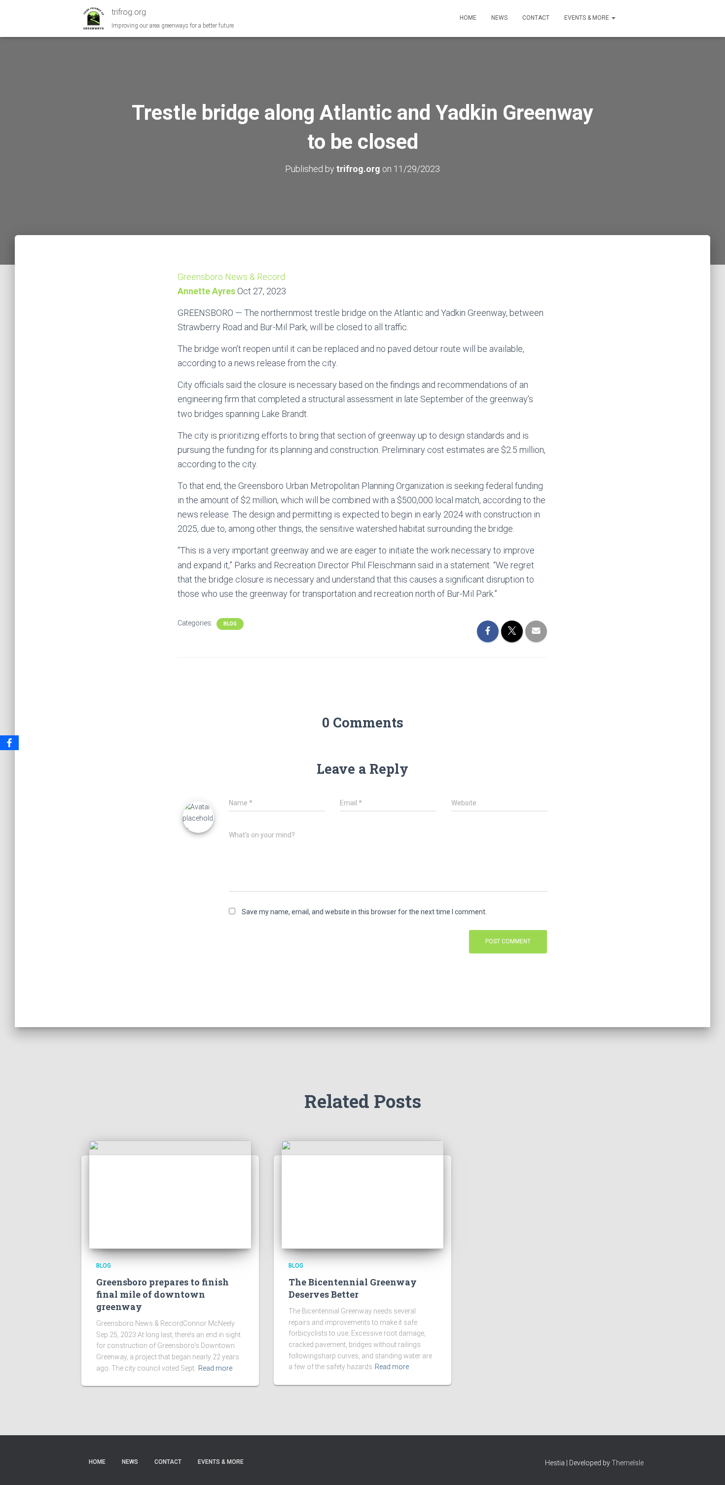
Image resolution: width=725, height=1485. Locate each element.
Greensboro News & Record (231, 277)
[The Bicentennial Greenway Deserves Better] (362, 1194)
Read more (215, 1368)
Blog (230, 623)
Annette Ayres (206, 291)
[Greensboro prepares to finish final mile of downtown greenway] (170, 1194)
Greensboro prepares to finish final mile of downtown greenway (162, 1294)
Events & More (587, 17)
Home (468, 17)
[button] (613, 17)
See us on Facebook (633, 18)
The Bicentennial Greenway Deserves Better (353, 1288)
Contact (535, 17)
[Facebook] (9, 742)
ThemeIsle (628, 1463)
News (499, 17)
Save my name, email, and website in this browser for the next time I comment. (364, 912)
